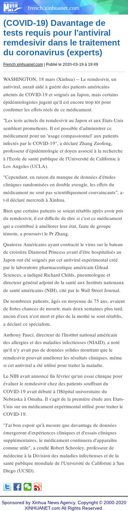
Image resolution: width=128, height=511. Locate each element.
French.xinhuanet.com (23, 64)
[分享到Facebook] (17, 487)
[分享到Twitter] (7, 487)
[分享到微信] (28, 487)
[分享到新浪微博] (38, 487)
